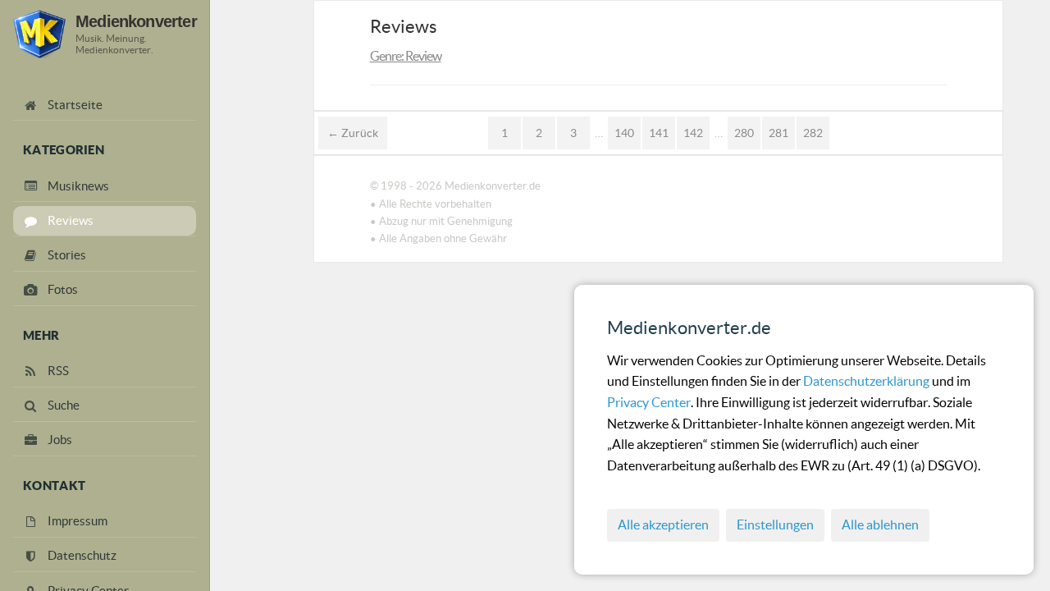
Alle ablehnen (880, 524)
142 (693, 133)
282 (813, 133)
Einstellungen (775, 524)
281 (778, 133)
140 (624, 133)
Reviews (403, 26)
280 (744, 133)
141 (659, 133)
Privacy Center (649, 402)
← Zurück (352, 133)
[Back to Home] (39, 34)
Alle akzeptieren (663, 524)
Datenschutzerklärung (867, 380)
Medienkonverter (136, 20)
